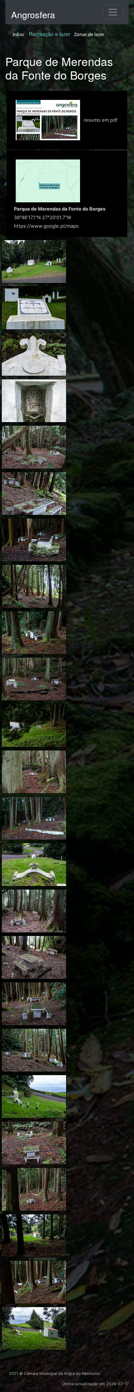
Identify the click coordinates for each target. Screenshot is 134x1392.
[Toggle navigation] (113, 12)
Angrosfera (33, 14)
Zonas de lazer (89, 34)
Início (18, 34)
